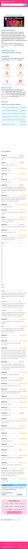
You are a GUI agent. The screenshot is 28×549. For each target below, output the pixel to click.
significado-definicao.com (8, 546)
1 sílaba (6, 506)
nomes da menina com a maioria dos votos (14, 120)
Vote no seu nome (15, 519)
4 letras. (11, 503)
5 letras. (16, 503)
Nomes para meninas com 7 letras (14, 107)
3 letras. (7, 503)
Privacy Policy (22, 546)
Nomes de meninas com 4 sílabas (14, 116)
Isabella (5, 94)
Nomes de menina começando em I (14, 110)
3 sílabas (17, 506)
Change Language (9, 543)
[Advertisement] (14, 11)
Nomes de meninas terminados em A (14, 113)
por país (22, 506)
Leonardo (24, 91)
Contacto (20, 543)
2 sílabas (11, 506)
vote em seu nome (13, 60)
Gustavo (3, 93)
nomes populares (18, 509)
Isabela (9, 94)
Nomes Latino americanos (14, 124)
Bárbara (8, 96)
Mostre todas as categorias (14, 512)
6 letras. (21, 503)
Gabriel (3, 91)
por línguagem (9, 509)
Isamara (3, 96)
